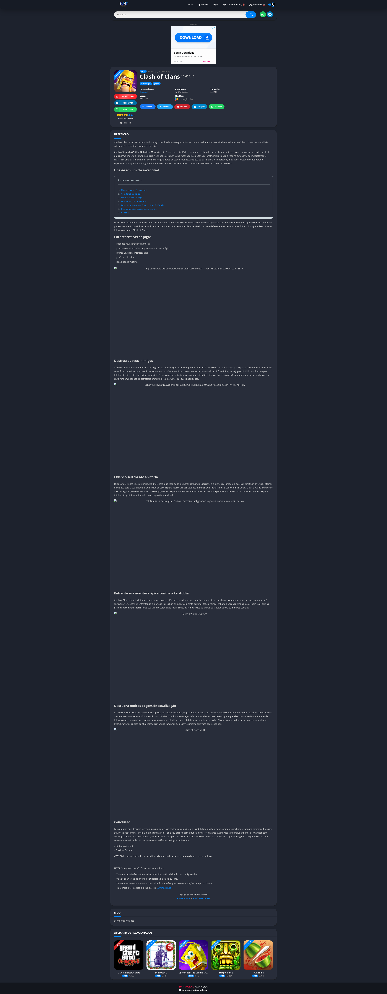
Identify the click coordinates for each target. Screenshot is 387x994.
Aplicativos (203, 4)
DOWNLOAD (128, 96)
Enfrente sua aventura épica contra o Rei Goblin (141, 205)
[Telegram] (270, 14)
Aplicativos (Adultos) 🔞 (234, 4)
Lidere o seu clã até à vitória (132, 201)
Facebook (149, 107)
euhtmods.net (163, 887)
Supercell (144, 92)
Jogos (215, 4)
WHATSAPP (128, 109)
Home (150, 71)
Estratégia (166, 71)
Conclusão (124, 212)
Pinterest (183, 107)
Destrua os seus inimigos (130, 197)
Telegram (201, 107)
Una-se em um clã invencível (132, 190)
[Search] (251, 14)
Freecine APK (183, 898)
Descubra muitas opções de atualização (137, 209)
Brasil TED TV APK (201, 898)
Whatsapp (218, 107)
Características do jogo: (130, 193)
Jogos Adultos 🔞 (257, 4)
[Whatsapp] (263, 14)
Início (190, 4)
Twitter (166, 107)
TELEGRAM (128, 103)
